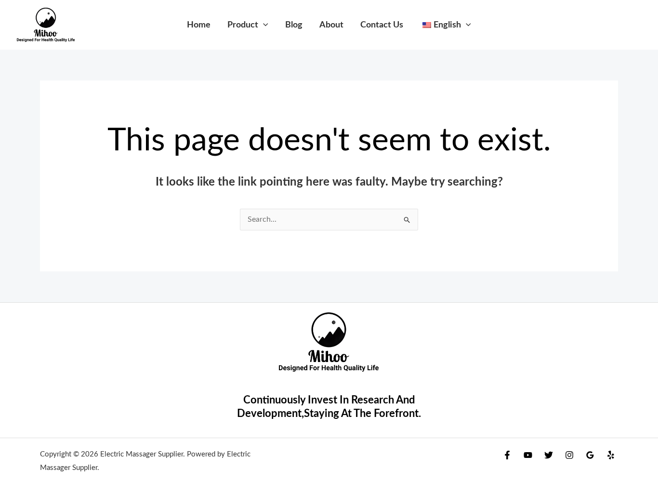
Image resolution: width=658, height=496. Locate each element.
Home (199, 25)
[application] (263, 25)
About (331, 25)
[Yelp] (610, 455)
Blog (294, 25)
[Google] (590, 455)
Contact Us (381, 25)
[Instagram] (569, 455)
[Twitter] (548, 455)
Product (242, 25)
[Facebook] (507, 455)
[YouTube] (528, 455)
